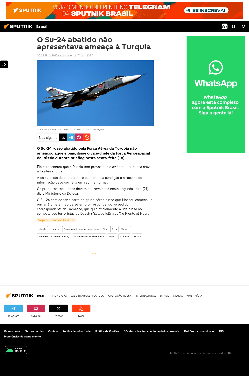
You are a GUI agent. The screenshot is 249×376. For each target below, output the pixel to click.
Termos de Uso (34, 331)
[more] (4, 64)
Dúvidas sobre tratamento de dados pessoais (152, 331)
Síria (114, 229)
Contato (53, 331)
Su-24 (112, 236)
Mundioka (59, 295)
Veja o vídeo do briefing (56, 220)
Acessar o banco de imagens (89, 129)
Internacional (145, 295)
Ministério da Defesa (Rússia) (54, 236)
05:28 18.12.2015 (47, 55)
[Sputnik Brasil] (19, 30)
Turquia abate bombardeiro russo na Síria (85, 229)
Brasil (164, 295)
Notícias (55, 229)
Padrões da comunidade (199, 331)
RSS (221, 331)
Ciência (178, 295)
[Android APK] (16, 350)
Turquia (125, 229)
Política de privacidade (77, 331)
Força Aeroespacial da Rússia (89, 236)
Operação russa (120, 295)
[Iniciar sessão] (233, 26)
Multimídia (194, 295)
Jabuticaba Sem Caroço (87, 295)
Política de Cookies (107, 331)
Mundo (42, 229)
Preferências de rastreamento (22, 336)
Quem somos (12, 331)
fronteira (124, 236)
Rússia (137, 236)
